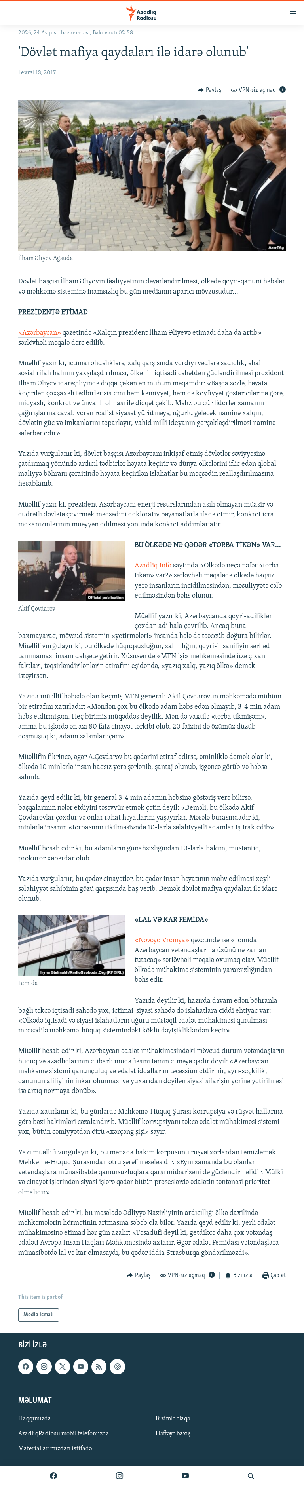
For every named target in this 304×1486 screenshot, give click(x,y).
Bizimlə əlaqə (173, 1419)
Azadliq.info (153, 565)
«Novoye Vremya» (162, 940)
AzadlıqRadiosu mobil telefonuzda (63, 1434)
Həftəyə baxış (173, 1434)
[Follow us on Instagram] (43, 1366)
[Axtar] (251, 1476)
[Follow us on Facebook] (25, 1366)
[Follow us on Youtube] (80, 1366)
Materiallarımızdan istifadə (55, 1449)
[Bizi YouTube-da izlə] (185, 1476)
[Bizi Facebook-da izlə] (53, 1476)
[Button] (209, 90)
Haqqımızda (34, 1419)
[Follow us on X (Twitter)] (62, 1366)
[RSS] (98, 1366)
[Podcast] (117, 1366)
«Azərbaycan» (39, 333)
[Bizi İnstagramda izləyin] (119, 1476)
